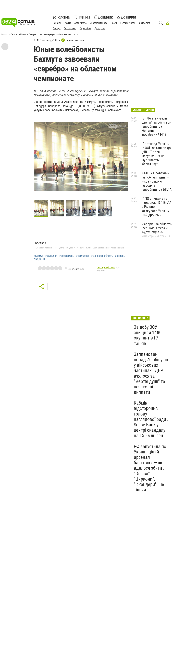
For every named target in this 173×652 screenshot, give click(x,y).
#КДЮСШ (39, 259)
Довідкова (99, 28)
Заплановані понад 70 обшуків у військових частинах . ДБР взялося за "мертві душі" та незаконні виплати (151, 373)
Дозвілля (128, 17)
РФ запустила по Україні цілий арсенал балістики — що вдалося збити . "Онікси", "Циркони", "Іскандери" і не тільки (150, 468)
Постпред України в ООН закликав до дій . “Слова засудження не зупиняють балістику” (156, 154)
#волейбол (51, 255)
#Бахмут (38, 255)
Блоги (114, 23)
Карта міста (85, 28)
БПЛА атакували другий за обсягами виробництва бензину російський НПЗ (156, 126)
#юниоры (120, 255)
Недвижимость (127, 23)
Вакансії (57, 23)
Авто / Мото (80, 23)
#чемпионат (82, 255)
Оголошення (70, 28)
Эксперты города (98, 23)
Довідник (105, 17)
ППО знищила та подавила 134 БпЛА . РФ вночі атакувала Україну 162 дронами (156, 207)
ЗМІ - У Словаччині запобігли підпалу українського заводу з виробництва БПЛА (156, 181)
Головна (63, 17)
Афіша (68, 23)
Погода (56, 28)
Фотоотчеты (145, 23)
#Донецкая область (102, 255)
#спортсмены (66, 255)
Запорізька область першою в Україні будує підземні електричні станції (157, 230)
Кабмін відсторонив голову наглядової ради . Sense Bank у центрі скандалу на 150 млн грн (151, 419)
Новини (84, 17)
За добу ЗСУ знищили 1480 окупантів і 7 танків (148, 335)
